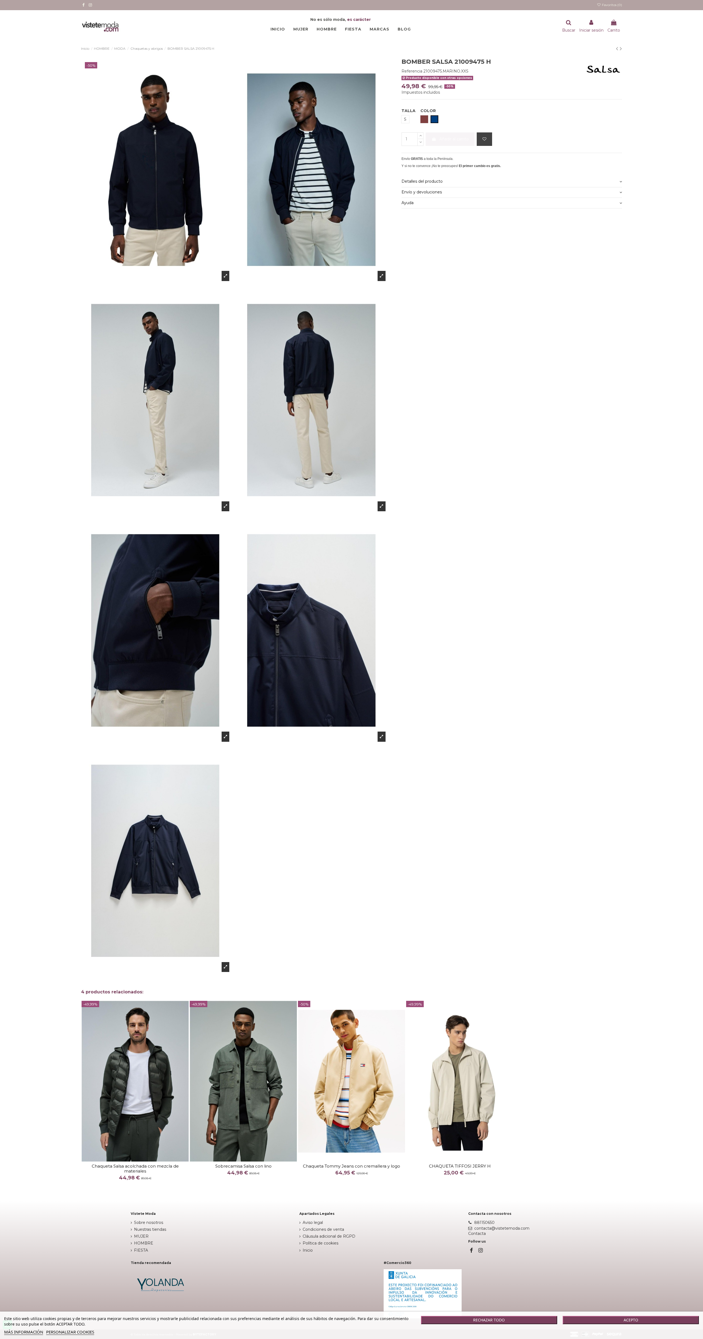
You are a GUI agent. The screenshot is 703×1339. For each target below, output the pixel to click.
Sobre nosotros (148, 1222)
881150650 (484, 1222)
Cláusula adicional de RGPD (329, 1236)
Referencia (411, 71)
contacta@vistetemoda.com (501, 1228)
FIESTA (141, 1250)
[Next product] (621, 48)
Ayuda (407, 202)
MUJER (141, 1236)
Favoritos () (611, 5)
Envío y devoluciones (421, 192)
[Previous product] (618, 48)
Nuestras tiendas (150, 1229)
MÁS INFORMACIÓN (23, 1332)
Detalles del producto (422, 181)
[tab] (511, 182)
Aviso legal (313, 1222)
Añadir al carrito (454, 139)
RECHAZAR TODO (489, 1320)
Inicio (308, 1250)
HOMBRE (143, 1243)
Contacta (477, 1233)
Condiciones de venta (323, 1229)
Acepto (631, 1320)
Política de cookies (320, 1243)
